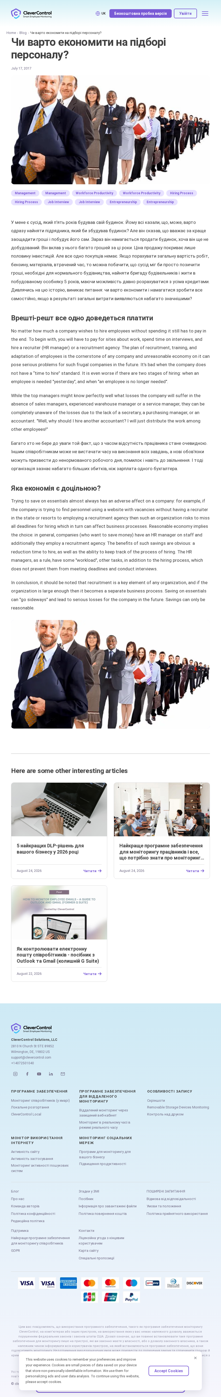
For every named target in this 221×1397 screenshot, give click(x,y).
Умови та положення (164, 1206)
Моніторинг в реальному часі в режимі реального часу (104, 1125)
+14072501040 (22, 1063)
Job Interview (58, 202)
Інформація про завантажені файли (108, 1206)
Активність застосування (32, 1159)
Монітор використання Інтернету (37, 1140)
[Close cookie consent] (195, 1358)
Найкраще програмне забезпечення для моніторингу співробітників (40, 1240)
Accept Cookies (168, 1371)
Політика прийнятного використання (177, 1214)
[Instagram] (15, 1074)
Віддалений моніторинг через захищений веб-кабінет (103, 1113)
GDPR (15, 1251)
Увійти (185, 13)
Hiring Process (181, 193)
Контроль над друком (165, 1114)
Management (25, 193)
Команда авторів (25, 1206)
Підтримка (20, 1231)
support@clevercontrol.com (31, 1057)
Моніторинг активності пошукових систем (39, 1168)
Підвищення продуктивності (102, 1164)
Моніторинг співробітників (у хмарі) (40, 1100)
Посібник (86, 1199)
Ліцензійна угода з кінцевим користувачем (101, 1240)
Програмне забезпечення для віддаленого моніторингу (107, 1096)
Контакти (86, 1231)
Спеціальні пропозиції (96, 1258)
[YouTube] (39, 1074)
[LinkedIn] (51, 1074)
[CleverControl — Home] (31, 13)
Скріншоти (156, 1100)
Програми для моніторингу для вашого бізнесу (105, 1154)
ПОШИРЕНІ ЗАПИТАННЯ (166, 1191)
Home (11, 33)
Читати (89, 871)
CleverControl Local (26, 1114)
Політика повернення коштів (103, 1214)
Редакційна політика (27, 1221)
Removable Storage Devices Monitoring (178, 1107)
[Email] (62, 1074)
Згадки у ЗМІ (89, 1191)
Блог (15, 1191)
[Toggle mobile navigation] (205, 13)
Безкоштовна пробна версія (140, 13)
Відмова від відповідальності (171, 1199)
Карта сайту (88, 1251)
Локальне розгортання (30, 1107)
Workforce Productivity (94, 193)
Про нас (17, 1199)
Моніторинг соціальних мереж (105, 1140)
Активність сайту (25, 1152)
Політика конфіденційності (33, 1214)
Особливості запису (169, 1091)
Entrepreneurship (123, 202)
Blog (23, 33)
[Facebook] (27, 1074)
